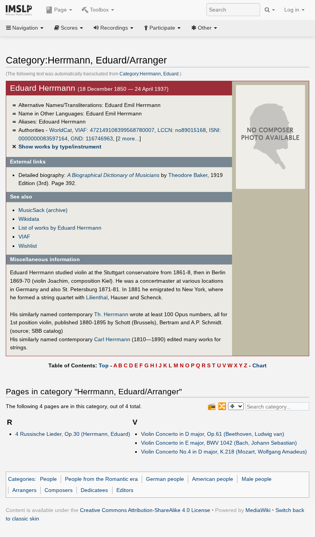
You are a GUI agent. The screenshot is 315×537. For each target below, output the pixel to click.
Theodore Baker (187, 175)
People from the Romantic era (101, 479)
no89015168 (190, 130)
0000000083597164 (43, 138)
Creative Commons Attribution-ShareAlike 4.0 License (145, 510)
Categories (21, 479)
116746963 (99, 138)
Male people (257, 479)
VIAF (81, 130)
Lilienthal (97, 297)
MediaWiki (257, 510)
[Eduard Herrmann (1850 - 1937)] (270, 136)
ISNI (214, 130)
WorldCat (60, 130)
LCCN (165, 130)
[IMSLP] (20, 9)
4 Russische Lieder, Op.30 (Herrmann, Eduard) (72, 434)
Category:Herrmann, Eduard (149, 74)
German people (165, 479)
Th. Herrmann (111, 314)
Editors (124, 490)
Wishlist (27, 246)
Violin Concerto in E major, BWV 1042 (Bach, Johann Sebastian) (219, 443)
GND (77, 138)
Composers (59, 490)
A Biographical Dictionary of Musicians (113, 175)
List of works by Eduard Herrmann (59, 228)
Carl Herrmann (112, 339)
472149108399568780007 (122, 130)
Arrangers (24, 490)
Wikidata (28, 219)
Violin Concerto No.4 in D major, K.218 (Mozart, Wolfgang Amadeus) (224, 452)
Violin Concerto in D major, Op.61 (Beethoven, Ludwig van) (212, 434)
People (48, 479)
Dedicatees (94, 490)
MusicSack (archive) (43, 210)
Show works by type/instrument (59, 146)
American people (212, 479)
